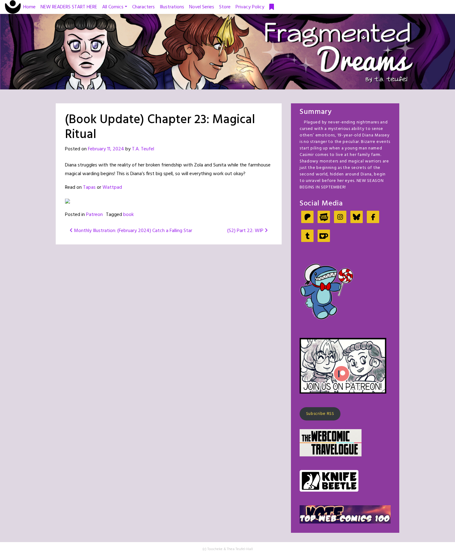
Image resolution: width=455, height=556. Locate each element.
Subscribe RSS (320, 413)
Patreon (94, 215)
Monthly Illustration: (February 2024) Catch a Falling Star (132, 231)
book (128, 215)
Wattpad (112, 187)
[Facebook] (373, 218)
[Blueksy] (356, 218)
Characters (143, 7)
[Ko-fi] (324, 236)
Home (29, 7)
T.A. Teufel (143, 149)
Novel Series (201, 7)
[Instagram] (340, 218)
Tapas (89, 187)
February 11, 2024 (106, 149)
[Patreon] (307, 218)
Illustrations (172, 7)
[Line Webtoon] (324, 218)
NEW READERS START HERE (69, 7)
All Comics (113, 7)
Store (225, 7)
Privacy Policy (250, 7)
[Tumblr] (307, 236)
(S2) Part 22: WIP (246, 231)
